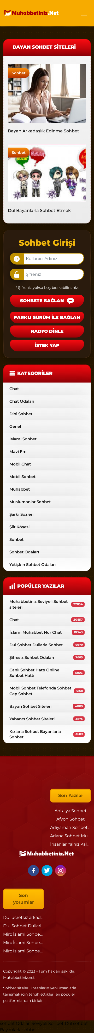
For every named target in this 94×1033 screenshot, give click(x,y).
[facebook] (34, 870)
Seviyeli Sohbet (48, 1023)
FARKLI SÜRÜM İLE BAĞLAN (47, 317)
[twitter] (48, 870)
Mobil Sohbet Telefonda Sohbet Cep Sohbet (46, 691)
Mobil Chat (20, 464)
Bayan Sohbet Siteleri (46, 706)
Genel (15, 426)
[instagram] (60, 870)
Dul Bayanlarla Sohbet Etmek (39, 210)
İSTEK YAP (47, 345)
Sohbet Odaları (24, 551)
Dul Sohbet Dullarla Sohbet (46, 644)
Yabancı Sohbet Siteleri (46, 718)
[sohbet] (32, 13)
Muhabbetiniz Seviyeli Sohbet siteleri (46, 604)
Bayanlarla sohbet (18, 1029)
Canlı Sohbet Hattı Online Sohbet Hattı (46, 672)
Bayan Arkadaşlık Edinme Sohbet (43, 130)
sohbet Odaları (15, 1023)
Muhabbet (19, 489)
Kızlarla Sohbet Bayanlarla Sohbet (46, 734)
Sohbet (19, 73)
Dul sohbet (76, 1023)
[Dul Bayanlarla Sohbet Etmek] (47, 172)
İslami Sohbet (23, 438)
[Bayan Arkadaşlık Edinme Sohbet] (47, 93)
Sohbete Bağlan (42, 300)
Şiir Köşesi (19, 526)
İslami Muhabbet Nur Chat (46, 632)
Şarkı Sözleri (21, 514)
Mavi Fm (18, 451)
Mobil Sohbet (22, 476)
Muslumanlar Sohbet (30, 501)
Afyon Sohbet (70, 819)
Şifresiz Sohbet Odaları (46, 657)
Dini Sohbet (20, 413)
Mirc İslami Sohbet (22, 934)
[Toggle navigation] (84, 13)
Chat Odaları (21, 401)
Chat (14, 388)
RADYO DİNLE (47, 331)
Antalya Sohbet (71, 810)
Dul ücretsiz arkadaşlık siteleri (34, 917)
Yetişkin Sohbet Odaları (32, 564)
